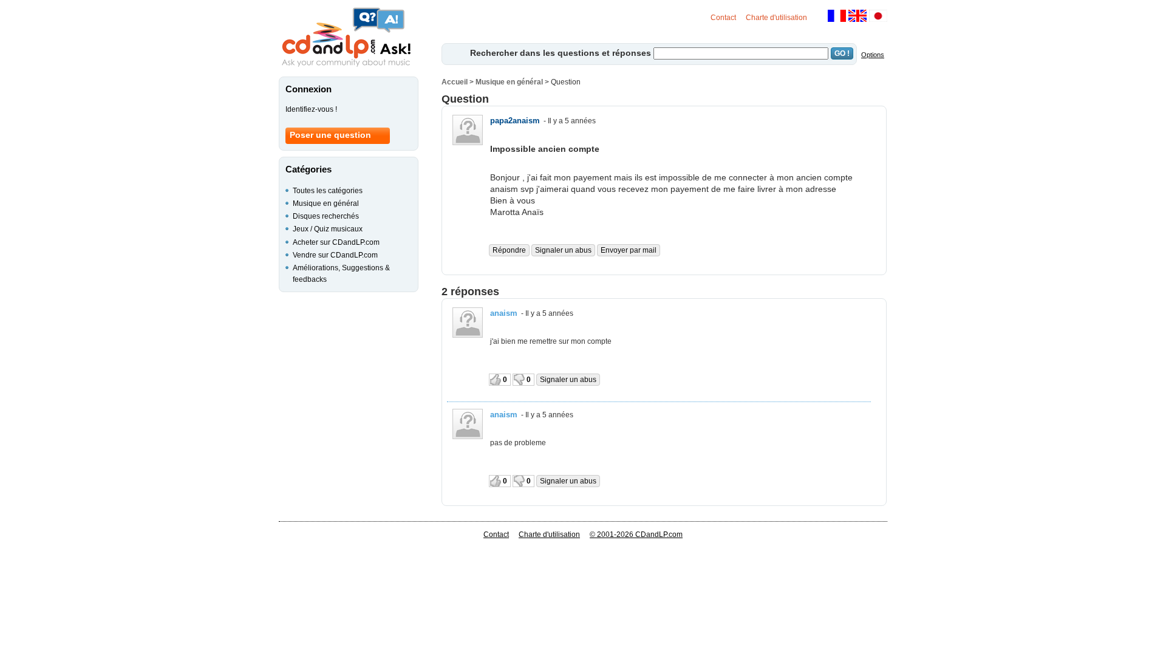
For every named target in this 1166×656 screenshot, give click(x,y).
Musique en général (509, 82)
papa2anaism (515, 120)
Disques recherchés (326, 216)
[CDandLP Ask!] (346, 37)
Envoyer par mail (628, 250)
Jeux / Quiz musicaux (328, 229)
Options (872, 54)
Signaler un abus (563, 250)
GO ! (842, 53)
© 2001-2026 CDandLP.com (636, 534)
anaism (503, 313)
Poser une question (330, 135)
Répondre (509, 250)
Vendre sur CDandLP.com (335, 255)
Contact (723, 17)
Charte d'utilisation (776, 17)
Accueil (455, 82)
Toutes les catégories (328, 190)
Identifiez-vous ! (311, 109)
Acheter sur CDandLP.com (336, 242)
